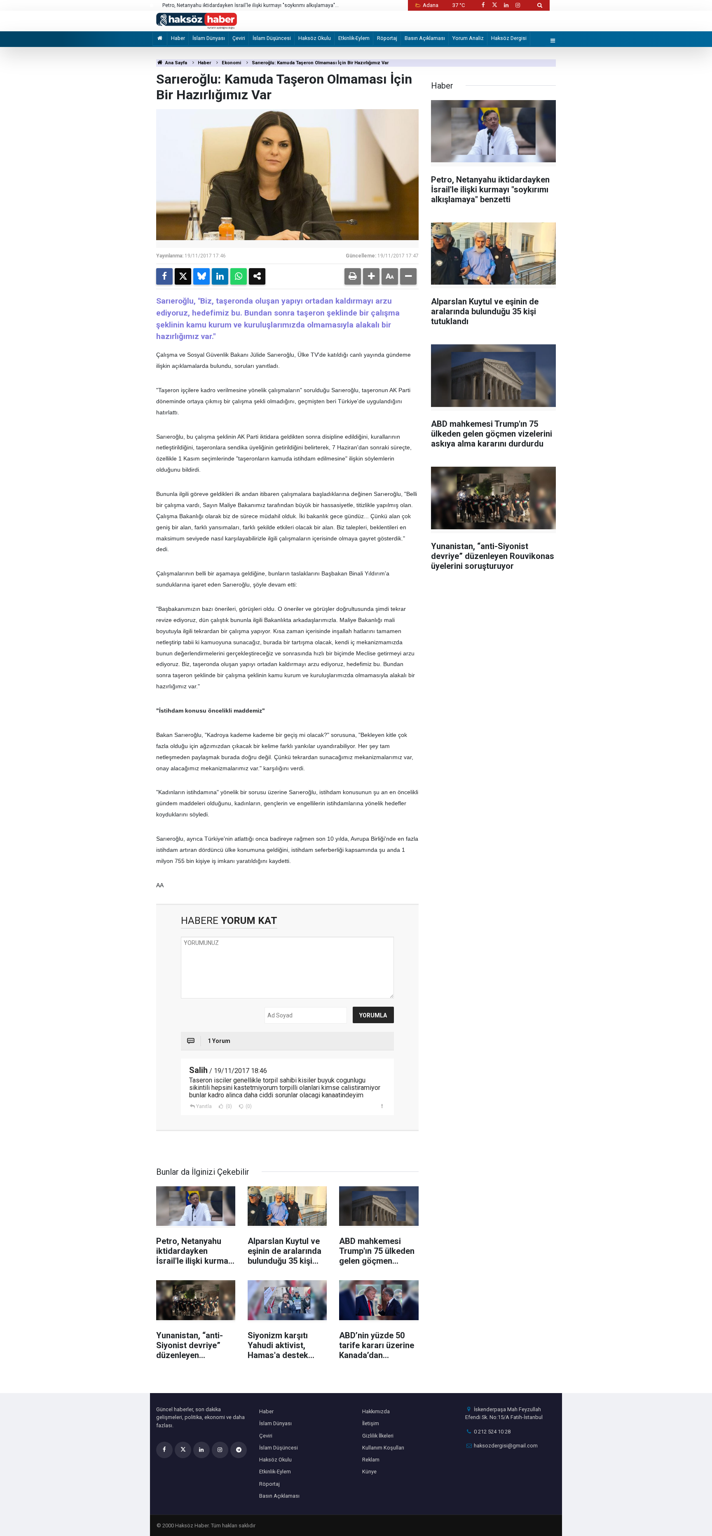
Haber (178, 38)
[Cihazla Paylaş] (257, 276)
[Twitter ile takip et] (494, 5)
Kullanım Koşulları (383, 1448)
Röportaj (387, 38)
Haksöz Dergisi (509, 38)
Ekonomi (231, 62)
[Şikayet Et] (382, 1106)
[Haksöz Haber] (196, 20)
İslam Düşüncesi (272, 38)
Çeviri (238, 38)
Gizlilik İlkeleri (377, 1436)
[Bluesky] (201, 276)
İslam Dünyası (208, 38)
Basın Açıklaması (425, 38)
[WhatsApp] (238, 276)
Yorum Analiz (468, 38)
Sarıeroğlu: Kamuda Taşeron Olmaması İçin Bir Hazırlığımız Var (320, 62)
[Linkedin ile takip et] (506, 5)
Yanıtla (204, 1106)
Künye (369, 1471)
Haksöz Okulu (314, 38)
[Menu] (553, 41)
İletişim (370, 1423)
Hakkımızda (376, 1411)
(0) (228, 1106)
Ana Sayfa (175, 62)
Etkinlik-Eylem (354, 38)
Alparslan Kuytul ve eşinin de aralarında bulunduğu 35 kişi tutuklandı (239, 5)
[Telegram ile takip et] (238, 1450)
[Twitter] (183, 276)
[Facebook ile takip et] (483, 5)
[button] (371, 276)
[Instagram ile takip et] (518, 5)
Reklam (370, 1460)
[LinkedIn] (220, 276)
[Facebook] (164, 276)
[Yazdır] (352, 276)
